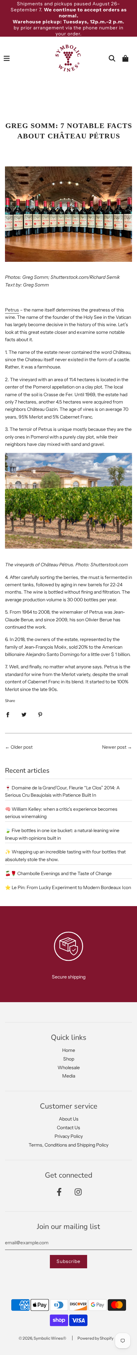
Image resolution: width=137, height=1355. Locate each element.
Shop (68, 1059)
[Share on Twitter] (24, 714)
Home (68, 1050)
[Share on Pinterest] (40, 714)
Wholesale (69, 1068)
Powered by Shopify (95, 1338)
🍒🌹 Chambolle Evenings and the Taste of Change (58, 873)
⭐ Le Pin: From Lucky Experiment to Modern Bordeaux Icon (68, 887)
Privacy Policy (69, 1136)
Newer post (114, 747)
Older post (22, 747)
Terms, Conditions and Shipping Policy (68, 1145)
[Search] (112, 58)
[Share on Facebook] (7, 714)
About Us (68, 1119)
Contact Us (68, 1128)
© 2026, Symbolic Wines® (42, 1338)
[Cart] (125, 58)
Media (68, 1076)
